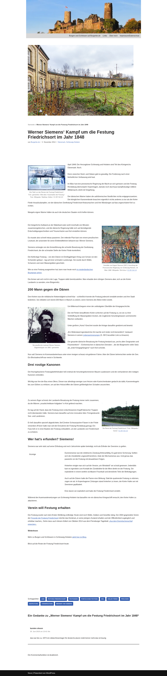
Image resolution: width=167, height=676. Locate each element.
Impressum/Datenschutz (129, 36)
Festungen (73, 599)
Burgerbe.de (35, 142)
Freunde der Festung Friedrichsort (44, 518)
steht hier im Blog (79, 537)
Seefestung (33, 604)
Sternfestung (47, 604)
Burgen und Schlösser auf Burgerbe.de (84, 36)
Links (105, 36)
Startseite (31, 125)
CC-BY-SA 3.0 (132, 270)
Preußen (125, 599)
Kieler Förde (113, 599)
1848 (42, 599)
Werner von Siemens (64, 604)
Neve (30, 673)
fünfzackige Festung (89, 599)
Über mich (113, 36)
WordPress (50, 673)
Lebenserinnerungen (91, 335)
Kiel (102, 599)
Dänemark (61, 142)
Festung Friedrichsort (57, 599)
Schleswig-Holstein (73, 142)
